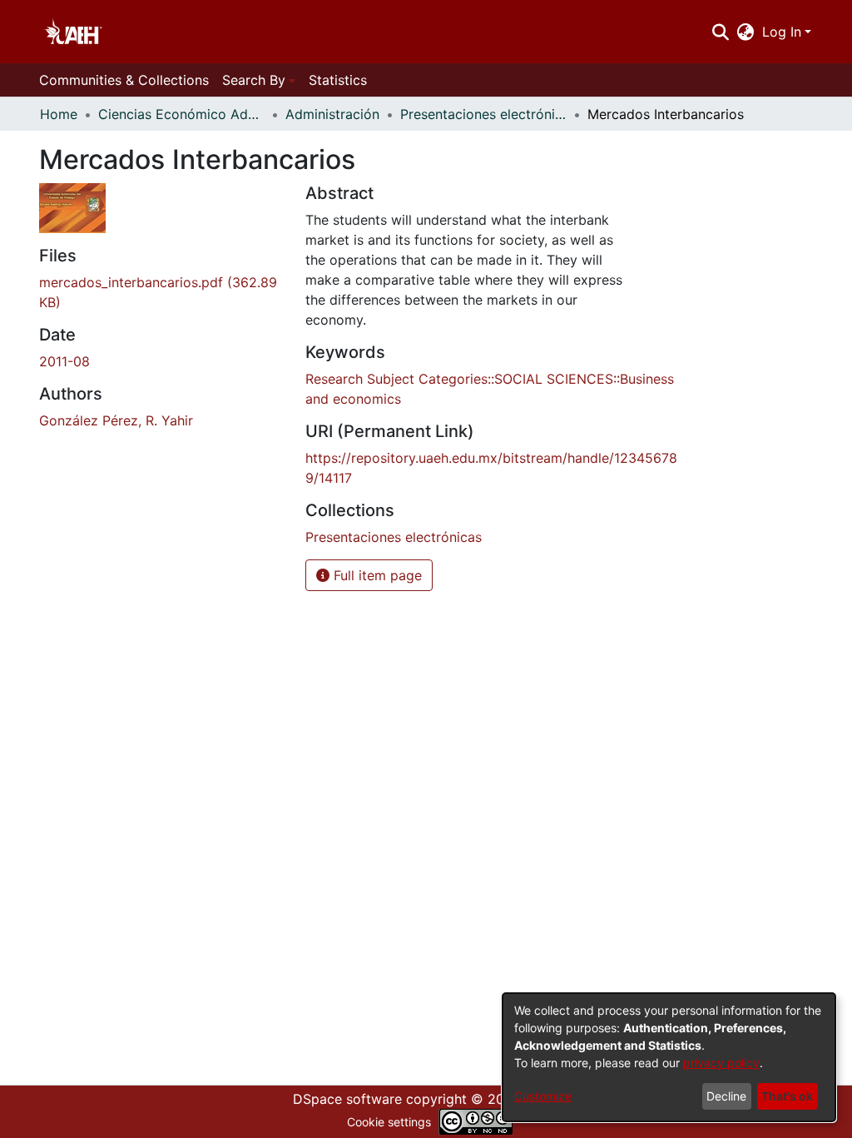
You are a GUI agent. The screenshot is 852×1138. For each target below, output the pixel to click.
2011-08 (64, 361)
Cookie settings (389, 1122)
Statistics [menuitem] (338, 80)
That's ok (787, 1096)
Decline (726, 1096)
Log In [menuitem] (781, 31)
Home (58, 114)
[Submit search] (720, 32)
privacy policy (721, 1063)
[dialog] (669, 1057)
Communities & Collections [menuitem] (124, 80)
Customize (543, 1096)
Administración (332, 114)
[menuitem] (746, 32)
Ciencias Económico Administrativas (181, 114)
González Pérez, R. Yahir (116, 420)
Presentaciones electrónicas (483, 114)
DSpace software (347, 1099)
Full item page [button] (375, 575)
